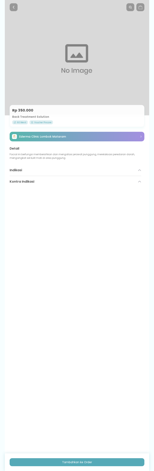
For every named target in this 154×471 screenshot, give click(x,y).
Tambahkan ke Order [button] (77, 462)
